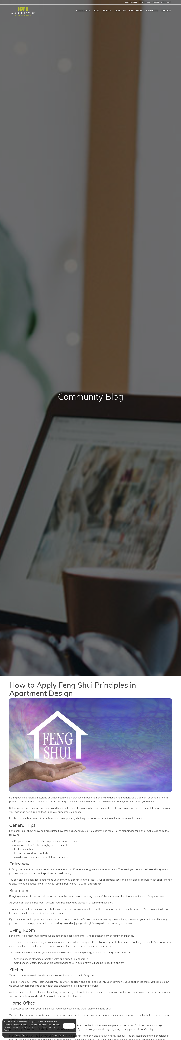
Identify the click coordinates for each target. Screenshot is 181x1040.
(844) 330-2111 (131, 2)
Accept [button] (69, 1026)
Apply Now (165, 2)
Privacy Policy (58, 1035)
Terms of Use (21, 1035)
